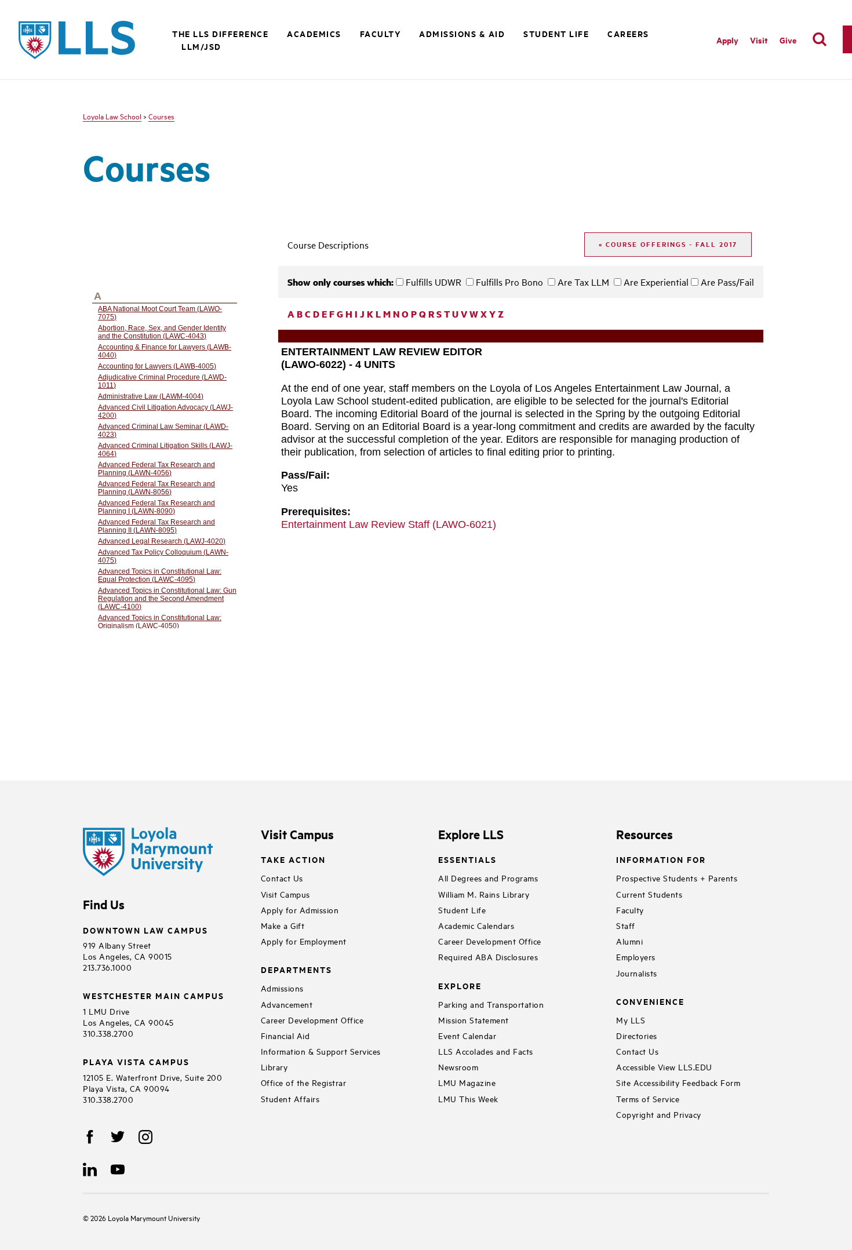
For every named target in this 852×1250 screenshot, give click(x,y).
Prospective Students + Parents (676, 877)
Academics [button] (314, 33)
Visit (759, 40)
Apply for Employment (304, 940)
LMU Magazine (467, 1082)
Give (788, 40)
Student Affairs (290, 1098)
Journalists (636, 972)
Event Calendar (467, 1035)
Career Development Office (312, 1019)
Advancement (287, 1004)
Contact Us (282, 877)
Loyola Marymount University (145, 1217)
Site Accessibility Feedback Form (678, 1082)
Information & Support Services (321, 1050)
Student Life (462, 909)
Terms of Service (647, 1098)
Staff (625, 925)
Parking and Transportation (491, 1004)
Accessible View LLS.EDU (664, 1066)
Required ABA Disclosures (488, 956)
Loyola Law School (112, 116)
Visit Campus (285, 893)
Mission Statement (473, 1019)
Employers (636, 956)
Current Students (649, 893)
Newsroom (458, 1066)
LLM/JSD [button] (201, 46)
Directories (636, 1035)
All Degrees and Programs (488, 877)
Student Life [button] (556, 33)
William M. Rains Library (483, 893)
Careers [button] (628, 33)
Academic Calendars (476, 925)
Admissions (282, 987)
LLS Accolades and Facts (485, 1050)
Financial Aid (285, 1035)
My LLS (630, 1019)
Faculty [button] (380, 33)
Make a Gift (283, 925)
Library (274, 1066)
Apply (727, 40)
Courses (161, 116)
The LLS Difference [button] (220, 33)
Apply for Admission (300, 909)
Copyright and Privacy (658, 1114)
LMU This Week (468, 1098)
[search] (819, 39)
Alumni (629, 940)
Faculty (630, 909)
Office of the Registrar (304, 1082)
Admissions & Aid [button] (462, 33)
